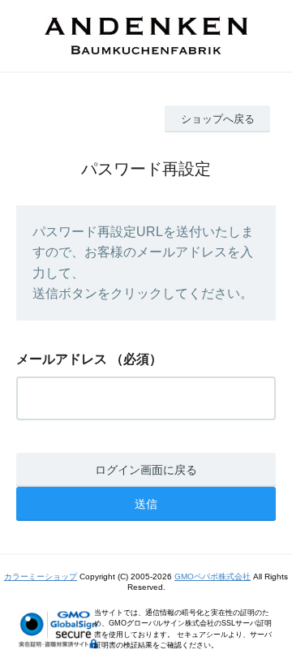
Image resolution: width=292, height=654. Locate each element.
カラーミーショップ (40, 576)
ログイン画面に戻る (146, 469)
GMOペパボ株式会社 (212, 576)
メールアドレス (61, 359)
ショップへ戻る (218, 119)
